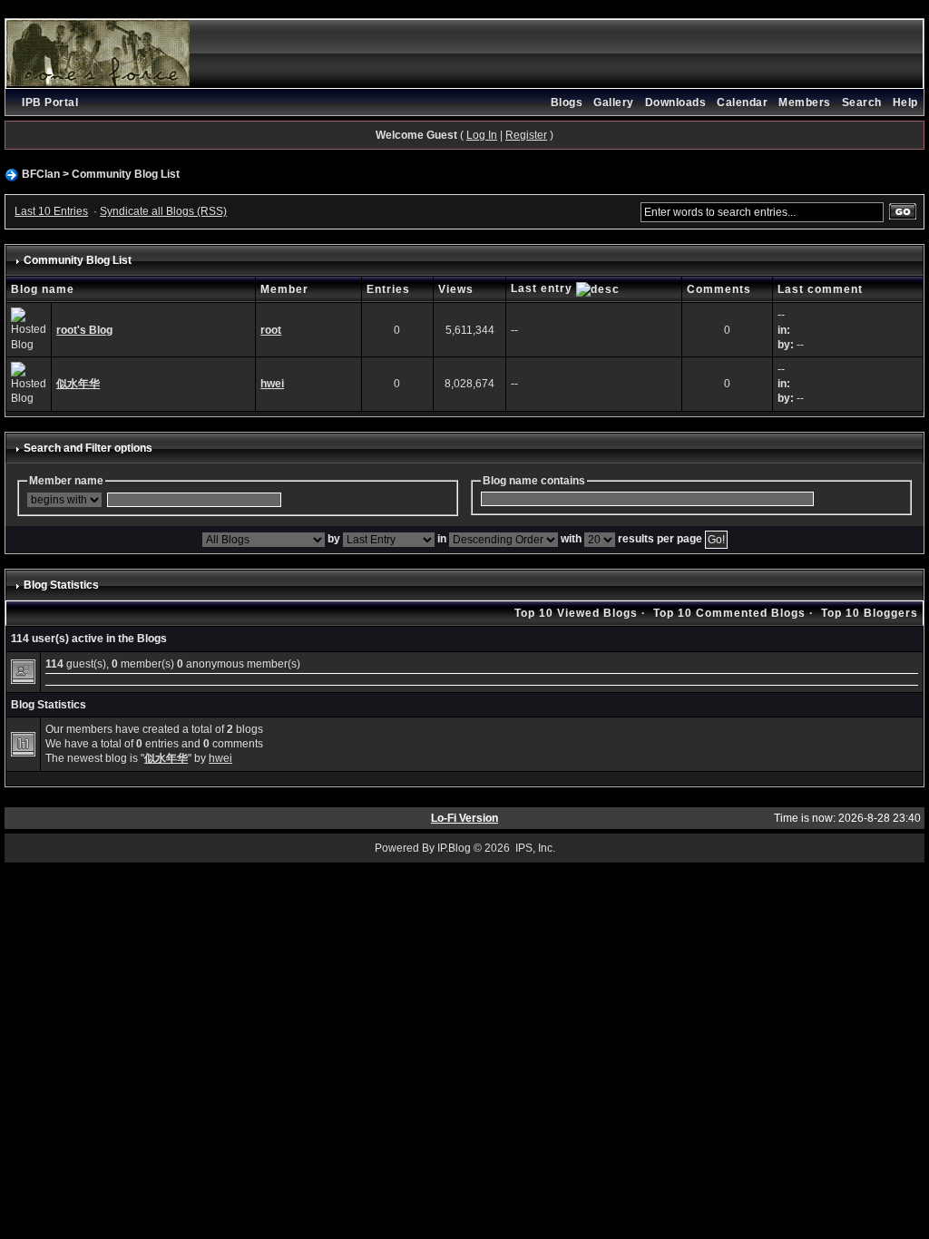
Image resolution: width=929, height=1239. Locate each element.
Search (862, 102)
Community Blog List (126, 174)
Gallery (613, 102)
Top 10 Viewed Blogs (576, 613)
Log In (481, 135)
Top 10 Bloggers (869, 613)
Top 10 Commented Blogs (729, 613)
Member (284, 289)
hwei (272, 383)
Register (526, 135)
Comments (719, 289)
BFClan (41, 174)
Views (456, 289)
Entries (388, 289)
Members (804, 102)
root (270, 330)
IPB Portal (50, 102)
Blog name (42, 289)
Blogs (567, 102)
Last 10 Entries (51, 211)
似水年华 (78, 383)
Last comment (820, 289)
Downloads (676, 102)
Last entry (543, 288)
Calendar (742, 102)
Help (905, 102)
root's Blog (84, 330)
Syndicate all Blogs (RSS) (163, 211)
